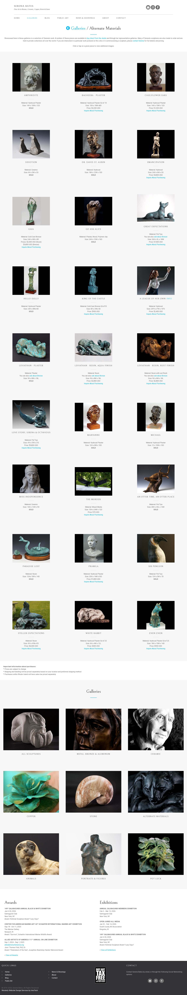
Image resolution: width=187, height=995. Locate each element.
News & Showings (85, 18)
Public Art (63, 18)
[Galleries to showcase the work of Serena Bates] (68, 28)
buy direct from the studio (96, 38)
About (105, 18)
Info (169, 299)
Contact (121, 18)
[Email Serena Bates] (148, 7)
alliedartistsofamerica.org (14, 945)
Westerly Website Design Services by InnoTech (20, 990)
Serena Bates (23, 6)
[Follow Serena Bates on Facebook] (158, 7)
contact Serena (138, 41)
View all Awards (12, 955)
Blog (47, 18)
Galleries (32, 18)
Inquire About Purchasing (93, 111)
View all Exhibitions (108, 950)
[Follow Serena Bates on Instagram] (153, 7)
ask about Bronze (160, 237)
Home (17, 18)
